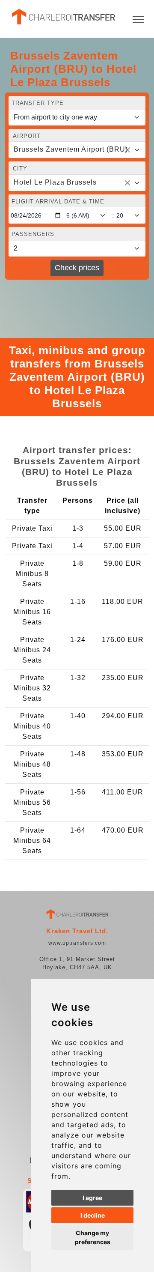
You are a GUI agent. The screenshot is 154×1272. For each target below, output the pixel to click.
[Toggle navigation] (138, 18)
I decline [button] (92, 1215)
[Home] (62, 16)
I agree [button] (92, 1197)
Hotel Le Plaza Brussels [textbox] (55, 182)
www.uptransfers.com (77, 943)
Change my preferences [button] (92, 1237)
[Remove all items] (127, 149)
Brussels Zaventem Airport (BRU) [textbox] (71, 149)
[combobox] (77, 150)
